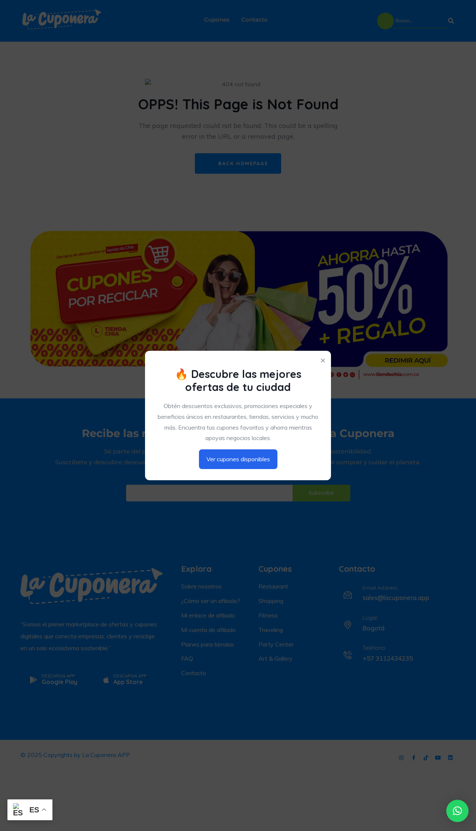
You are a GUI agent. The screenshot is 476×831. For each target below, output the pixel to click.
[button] (457, 811)
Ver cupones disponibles (238, 459)
